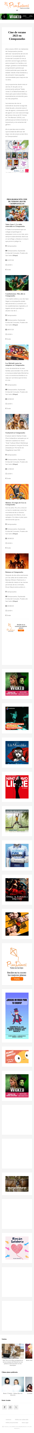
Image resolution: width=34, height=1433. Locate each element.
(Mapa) (15, 255)
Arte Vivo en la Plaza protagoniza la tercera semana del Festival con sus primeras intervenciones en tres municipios (13, 1363)
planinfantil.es (17, 5)
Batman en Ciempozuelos (14, 572)
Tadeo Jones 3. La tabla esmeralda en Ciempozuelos (15, 225)
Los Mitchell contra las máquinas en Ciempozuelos (14, 364)
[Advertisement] (17, 185)
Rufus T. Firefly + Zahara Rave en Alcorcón (12, 1394)
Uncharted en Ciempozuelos (15, 433)
